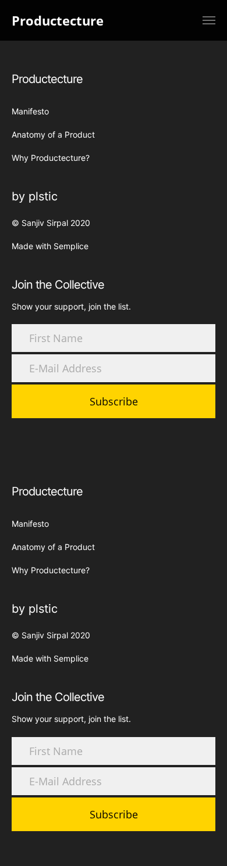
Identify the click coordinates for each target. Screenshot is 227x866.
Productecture (58, 20)
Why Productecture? (51, 158)
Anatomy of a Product (53, 134)
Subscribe (114, 401)
